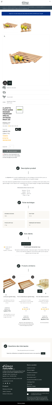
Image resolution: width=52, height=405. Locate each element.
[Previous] (6, 294)
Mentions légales (21, 403)
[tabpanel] (26, 302)
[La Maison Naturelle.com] (26, 2)
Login (43, 353)
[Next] (46, 293)
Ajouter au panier (13, 151)
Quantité (5, 146)
